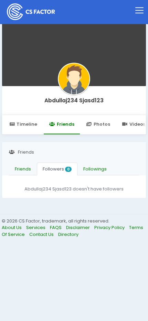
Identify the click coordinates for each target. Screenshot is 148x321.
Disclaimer (78, 227)
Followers (56, 169)
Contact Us (42, 234)
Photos (102, 124)
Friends (65, 124)
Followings (95, 169)
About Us (12, 227)
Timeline (27, 124)
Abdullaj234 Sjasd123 (74, 100)
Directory (68, 234)
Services (36, 227)
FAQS (56, 227)
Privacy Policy (110, 227)
